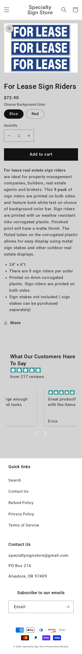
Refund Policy (21, 503)
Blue (13, 114)
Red (35, 114)
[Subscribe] (67, 607)
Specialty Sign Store (34, 646)
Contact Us (18, 491)
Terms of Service (23, 525)
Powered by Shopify (57, 646)
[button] (6, 10)
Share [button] (15, 323)
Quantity (10, 125)
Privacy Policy (21, 514)
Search (14, 480)
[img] (43, 370)
